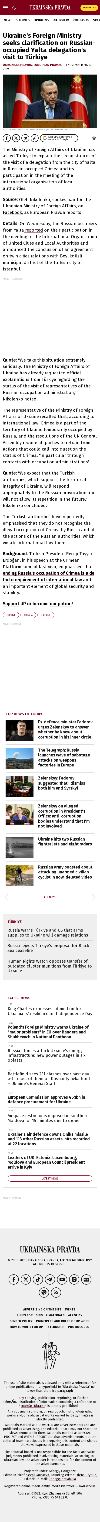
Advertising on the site (42, 1309)
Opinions (41, 20)
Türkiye (11, 615)
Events (70, 1309)
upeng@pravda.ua (62, 1479)
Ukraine (46, 615)
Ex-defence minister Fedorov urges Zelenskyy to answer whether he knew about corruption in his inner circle (65, 729)
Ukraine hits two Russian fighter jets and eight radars (65, 842)
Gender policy (21, 1321)
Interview (61, 20)
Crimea (28, 615)
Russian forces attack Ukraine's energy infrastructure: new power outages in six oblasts (47, 1055)
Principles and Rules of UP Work (63, 1321)
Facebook (12, 212)
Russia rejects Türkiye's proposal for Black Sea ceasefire (48, 948)
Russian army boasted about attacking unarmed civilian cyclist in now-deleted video (65, 872)
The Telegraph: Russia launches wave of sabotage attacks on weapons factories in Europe (64, 758)
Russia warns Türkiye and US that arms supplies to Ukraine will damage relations (47, 933)
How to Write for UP (26, 1327)
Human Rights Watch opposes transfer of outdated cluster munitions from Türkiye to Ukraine (49, 966)
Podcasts (81, 20)
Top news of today (24, 713)
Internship (55, 1327)
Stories (23, 20)
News (8, 20)
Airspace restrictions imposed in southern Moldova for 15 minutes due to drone (48, 1118)
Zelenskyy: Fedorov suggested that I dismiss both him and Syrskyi (61, 783)
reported (33, 230)
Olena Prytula (86, 1475)
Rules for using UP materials (41, 1315)
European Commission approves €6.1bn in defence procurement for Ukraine (46, 1100)
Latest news (19, 998)
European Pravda (47, 65)
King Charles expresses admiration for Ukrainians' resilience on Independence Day (50, 1011)
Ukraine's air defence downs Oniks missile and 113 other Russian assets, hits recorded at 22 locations (49, 1139)
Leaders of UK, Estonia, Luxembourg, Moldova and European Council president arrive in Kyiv (46, 1162)
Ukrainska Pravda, (18, 65)
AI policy (75, 1315)
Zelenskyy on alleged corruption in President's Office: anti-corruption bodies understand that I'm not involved (64, 816)
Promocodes (78, 1327)
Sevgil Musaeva (37, 1475)
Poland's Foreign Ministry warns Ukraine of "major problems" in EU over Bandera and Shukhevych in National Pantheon (48, 1032)
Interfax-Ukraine (33, 1406)
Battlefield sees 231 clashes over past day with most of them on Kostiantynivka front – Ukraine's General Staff (49, 1078)
